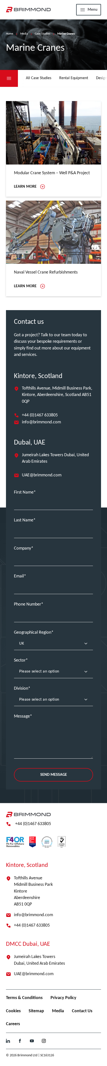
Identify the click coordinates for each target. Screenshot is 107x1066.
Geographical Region (32, 632)
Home (9, 33)
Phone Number (27, 604)
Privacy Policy (63, 998)
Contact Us (82, 1011)
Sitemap (36, 1011)
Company (22, 548)
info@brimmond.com (41, 422)
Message (22, 716)
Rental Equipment (73, 78)
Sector (20, 660)
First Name (24, 492)
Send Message (53, 775)
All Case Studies (38, 78)
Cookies (13, 1011)
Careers (13, 1024)
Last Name (23, 520)
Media (24, 33)
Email (19, 576)
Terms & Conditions (24, 998)
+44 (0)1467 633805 (40, 415)
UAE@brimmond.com (41, 475)
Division (21, 688)
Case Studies (42, 33)
